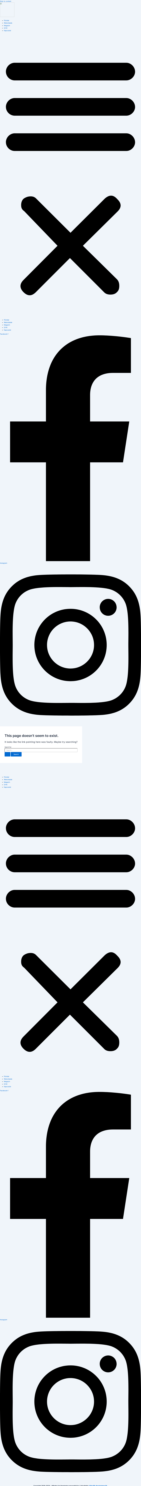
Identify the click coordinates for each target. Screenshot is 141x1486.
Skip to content (5, 1)
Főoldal (6, 20)
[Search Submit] (7, 754)
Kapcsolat (7, 30)
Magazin (7, 25)
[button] (70, 175)
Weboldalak (8, 23)
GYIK (5, 28)
